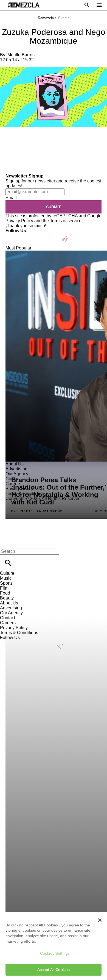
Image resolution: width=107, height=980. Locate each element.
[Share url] (6, 167)
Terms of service (65, 220)
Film (4, 588)
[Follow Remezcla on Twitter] (25, 235)
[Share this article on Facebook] (20, 139)
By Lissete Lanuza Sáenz (36, 511)
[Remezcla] (24, 5)
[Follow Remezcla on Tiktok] (65, 235)
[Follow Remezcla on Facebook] (12, 235)
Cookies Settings (55, 953)
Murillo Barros (21, 54)
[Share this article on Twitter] (33, 139)
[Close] (100, 920)
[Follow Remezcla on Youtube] (52, 235)
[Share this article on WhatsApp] (6, 139)
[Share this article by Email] (46, 139)
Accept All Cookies (53, 969)
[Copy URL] (13, 155)
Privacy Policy (19, 220)
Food (5, 593)
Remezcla (46, 18)
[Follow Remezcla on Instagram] (39, 235)
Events (63, 18)
